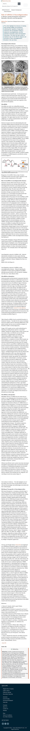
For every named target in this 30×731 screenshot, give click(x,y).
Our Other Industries (7, 716)
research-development (16, 10)
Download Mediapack (8, 700)
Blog (4, 713)
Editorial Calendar (7, 692)
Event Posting (6, 698)
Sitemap (5, 710)
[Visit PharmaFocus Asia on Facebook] (29, 365)
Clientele (5, 705)
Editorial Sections (6, 9)
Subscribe (5, 702)
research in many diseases (20, 307)
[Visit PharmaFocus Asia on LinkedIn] (29, 362)
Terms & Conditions (7, 715)
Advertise (4, 6)
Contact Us (15, 6)
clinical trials (18, 544)
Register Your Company (8, 688)
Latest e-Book (6, 690)
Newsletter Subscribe (8, 694)
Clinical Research (7, 11)
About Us (9, 6)
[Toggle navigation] (25, 5)
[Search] (19, 3)
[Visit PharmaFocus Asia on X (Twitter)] (29, 368)
